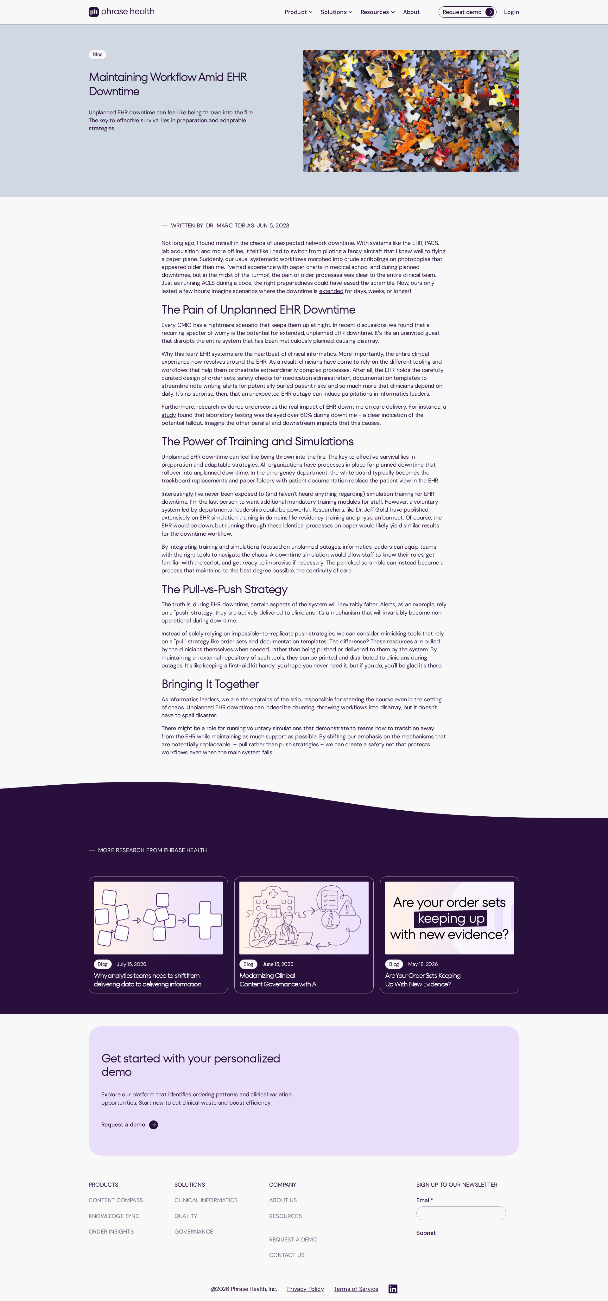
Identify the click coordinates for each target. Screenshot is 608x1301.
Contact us (286, 1255)
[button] (299, 12)
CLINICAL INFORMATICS (206, 1200)
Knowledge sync (114, 1216)
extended (331, 291)
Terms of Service (356, 1289)
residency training (321, 517)
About (411, 12)
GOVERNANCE (193, 1231)
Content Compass (116, 1200)
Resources (285, 1216)
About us (283, 1200)
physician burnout (380, 517)
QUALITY (185, 1216)
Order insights (111, 1231)
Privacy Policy (305, 1289)
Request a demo (293, 1239)
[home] (121, 12)
